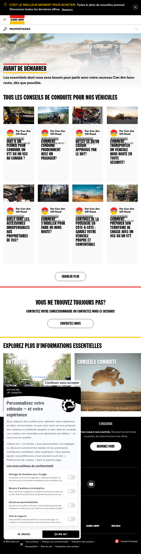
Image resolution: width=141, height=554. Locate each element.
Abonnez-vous (106, 447)
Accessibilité (31, 546)
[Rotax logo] (116, 526)
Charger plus (70, 277)
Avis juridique (32, 541)
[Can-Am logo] (17, 19)
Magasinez (67, 9)
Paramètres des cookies (67, 546)
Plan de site (46, 546)
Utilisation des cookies (82, 541)
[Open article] (18, 144)
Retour (11, 42)
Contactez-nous (70, 324)
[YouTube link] (91, 484)
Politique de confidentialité (55, 541)
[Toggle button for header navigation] (5, 19)
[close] (135, 7)
